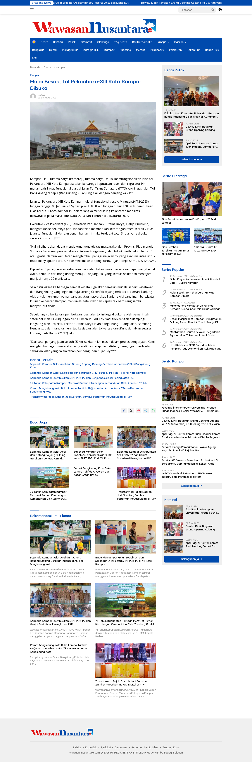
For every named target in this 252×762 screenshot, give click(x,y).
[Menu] (32, 10)
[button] (212, 10)
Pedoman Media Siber (145, 747)
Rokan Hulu (212, 50)
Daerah (179, 42)
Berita (44, 42)
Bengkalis (38, 50)
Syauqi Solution (173, 752)
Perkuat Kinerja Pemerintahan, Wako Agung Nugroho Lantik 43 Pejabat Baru (189, 448)
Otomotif (86, 42)
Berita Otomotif (142, 42)
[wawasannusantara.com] (94, 25)
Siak (34, 57)
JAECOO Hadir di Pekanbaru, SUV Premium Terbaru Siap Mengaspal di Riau (188, 475)
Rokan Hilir (193, 50)
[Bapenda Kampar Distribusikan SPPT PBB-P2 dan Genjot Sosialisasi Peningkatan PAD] (136, 437)
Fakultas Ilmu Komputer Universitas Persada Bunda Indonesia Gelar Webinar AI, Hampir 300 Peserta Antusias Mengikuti (191, 115)
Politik (72, 42)
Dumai (53, 50)
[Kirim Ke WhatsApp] (153, 410)
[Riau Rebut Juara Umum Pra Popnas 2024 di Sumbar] (192, 199)
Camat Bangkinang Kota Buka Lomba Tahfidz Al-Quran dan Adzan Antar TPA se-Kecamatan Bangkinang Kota (87, 390)
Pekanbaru (157, 50)
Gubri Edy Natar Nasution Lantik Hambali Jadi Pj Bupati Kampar (195, 281)
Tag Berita (120, 42)
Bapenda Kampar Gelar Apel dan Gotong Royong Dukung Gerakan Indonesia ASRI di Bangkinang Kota (90, 365)
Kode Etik (91, 747)
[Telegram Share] (146, 410)
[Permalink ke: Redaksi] (33, 96)
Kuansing (125, 50)
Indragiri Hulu (91, 50)
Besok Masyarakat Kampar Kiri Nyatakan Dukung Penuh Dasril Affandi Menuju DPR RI (196, 320)
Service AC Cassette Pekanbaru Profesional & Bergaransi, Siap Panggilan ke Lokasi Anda (190, 462)
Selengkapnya (190, 159)
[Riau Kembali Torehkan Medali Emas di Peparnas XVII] (175, 236)
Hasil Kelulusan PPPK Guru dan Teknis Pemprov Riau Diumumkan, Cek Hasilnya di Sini (195, 346)
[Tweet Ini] (131, 410)
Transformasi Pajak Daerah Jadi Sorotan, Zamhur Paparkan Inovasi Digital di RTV (81, 396)
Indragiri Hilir (70, 50)
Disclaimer (121, 747)
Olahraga (103, 42)
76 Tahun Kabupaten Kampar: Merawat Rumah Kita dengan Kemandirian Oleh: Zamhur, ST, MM (88, 383)
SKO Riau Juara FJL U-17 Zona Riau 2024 (207, 248)
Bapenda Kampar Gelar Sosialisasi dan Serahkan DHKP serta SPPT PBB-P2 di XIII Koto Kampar (88, 372)
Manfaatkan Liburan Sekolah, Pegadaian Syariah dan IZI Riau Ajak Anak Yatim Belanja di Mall (195, 333)
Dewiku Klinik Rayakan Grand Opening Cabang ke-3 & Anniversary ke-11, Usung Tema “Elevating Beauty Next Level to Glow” (202, 128)
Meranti (140, 50)
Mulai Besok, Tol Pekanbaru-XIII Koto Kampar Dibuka (192, 294)
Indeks (77, 747)
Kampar (109, 50)
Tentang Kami (171, 747)
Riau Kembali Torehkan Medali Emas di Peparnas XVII (175, 250)
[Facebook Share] (124, 410)
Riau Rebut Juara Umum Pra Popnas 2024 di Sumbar (189, 221)
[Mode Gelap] (220, 10)
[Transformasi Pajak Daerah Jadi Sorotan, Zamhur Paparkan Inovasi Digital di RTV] (136, 478)
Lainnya (161, 42)
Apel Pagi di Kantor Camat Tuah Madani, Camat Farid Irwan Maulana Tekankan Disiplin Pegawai (202, 145)
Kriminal (58, 42)
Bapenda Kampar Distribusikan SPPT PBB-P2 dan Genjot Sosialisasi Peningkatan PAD (82, 378)
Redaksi (41, 95)
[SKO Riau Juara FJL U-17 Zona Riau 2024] (208, 236)
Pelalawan (175, 50)
